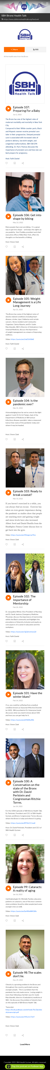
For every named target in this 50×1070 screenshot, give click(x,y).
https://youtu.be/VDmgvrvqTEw (23, 535)
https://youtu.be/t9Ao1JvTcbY (23, 1017)
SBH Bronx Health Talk (13, 15)
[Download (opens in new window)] (14, 163)
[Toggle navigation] (47, 3)
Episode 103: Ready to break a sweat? (27, 492)
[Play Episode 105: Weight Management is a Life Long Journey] (8, 300)
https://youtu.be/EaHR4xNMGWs (24, 911)
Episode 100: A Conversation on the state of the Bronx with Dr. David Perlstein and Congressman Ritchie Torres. (27, 791)
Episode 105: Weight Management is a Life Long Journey (27, 302)
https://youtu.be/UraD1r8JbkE (22, 339)
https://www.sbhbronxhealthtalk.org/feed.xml (21, 19)
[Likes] (6, 163)
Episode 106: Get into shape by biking (27, 216)
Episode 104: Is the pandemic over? (25, 402)
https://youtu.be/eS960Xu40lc (22, 720)
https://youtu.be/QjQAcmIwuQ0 (23, 632)
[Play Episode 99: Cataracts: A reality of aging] (8, 888)
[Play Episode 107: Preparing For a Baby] (8, 108)
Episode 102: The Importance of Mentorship (24, 600)
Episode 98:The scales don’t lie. (27, 974)
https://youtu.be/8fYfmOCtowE (23, 823)
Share (15, 49)
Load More (25, 1044)
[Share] (23, 163)
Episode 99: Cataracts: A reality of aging (27, 888)
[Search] (42, 3)
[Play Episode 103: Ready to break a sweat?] (8, 492)
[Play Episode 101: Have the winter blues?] (8, 694)
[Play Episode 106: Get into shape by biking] (8, 216)
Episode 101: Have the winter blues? (27, 694)
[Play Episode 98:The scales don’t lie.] (8, 974)
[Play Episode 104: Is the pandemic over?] (8, 402)
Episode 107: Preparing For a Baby (26, 108)
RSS (36, 49)
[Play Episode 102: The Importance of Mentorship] (8, 598)
